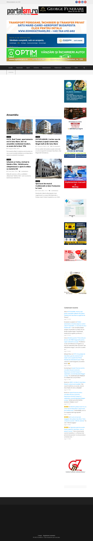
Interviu (11, 72)
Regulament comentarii (49, 535)
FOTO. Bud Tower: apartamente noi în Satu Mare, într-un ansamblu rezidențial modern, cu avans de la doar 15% (20, 142)
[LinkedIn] (82, 2)
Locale (11, 68)
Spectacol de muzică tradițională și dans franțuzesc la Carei (48, 185)
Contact (40, 535)
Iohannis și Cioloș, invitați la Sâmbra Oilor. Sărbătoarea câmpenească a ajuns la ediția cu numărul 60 (19, 165)
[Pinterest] (79, 2)
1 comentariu (24, 171)
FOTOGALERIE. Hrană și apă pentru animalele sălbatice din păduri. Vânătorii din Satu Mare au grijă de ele (74, 313)
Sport (28, 68)
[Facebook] (76, 2)
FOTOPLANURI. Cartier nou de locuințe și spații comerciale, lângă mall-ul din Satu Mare (48, 141)
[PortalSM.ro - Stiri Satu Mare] (23, 14)
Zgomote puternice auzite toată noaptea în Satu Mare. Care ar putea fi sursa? (74, 429)
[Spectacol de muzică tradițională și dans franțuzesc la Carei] (49, 169)
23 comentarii (56, 146)
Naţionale (19, 68)
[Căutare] (84, 67)
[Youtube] (85, 2)
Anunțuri (68, 68)
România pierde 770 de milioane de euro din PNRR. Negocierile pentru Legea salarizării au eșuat (75, 340)
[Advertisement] (34, 94)
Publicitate (58, 68)
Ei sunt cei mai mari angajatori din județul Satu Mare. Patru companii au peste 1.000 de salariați (74, 419)
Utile (76, 68)
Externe (36, 68)
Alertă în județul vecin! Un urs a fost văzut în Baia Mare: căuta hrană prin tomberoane (75, 408)
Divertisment (47, 68)
